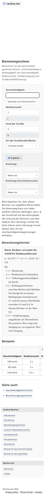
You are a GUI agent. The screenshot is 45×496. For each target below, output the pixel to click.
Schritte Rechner (11, 434)
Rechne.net (8, 468)
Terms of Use (26, 492)
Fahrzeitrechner (10, 439)
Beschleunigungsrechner (19, 395)
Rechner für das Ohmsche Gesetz (18, 449)
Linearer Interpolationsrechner (17, 429)
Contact (7, 473)
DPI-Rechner (9, 420)
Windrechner (9, 444)
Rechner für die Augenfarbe (16, 453)
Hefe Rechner (9, 415)
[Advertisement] (22, 31)
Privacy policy (11, 492)
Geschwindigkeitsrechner (19, 390)
